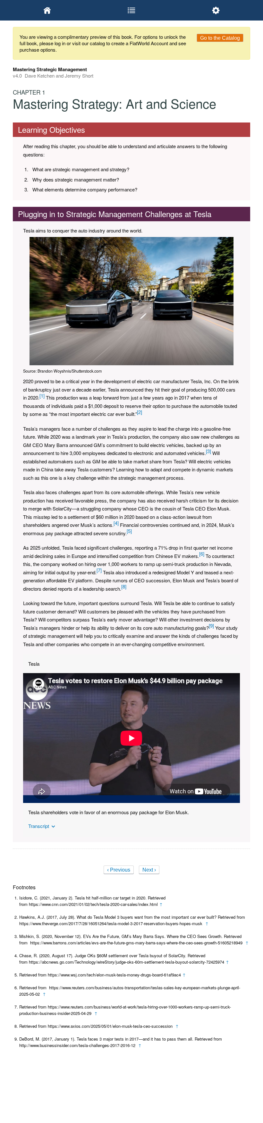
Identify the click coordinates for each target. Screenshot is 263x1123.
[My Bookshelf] (47, 10)
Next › (149, 870)
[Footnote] (42, 395)
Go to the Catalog (220, 38)
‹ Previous (118, 870)
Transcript (38, 826)
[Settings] (216, 10)
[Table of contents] (131, 10)
